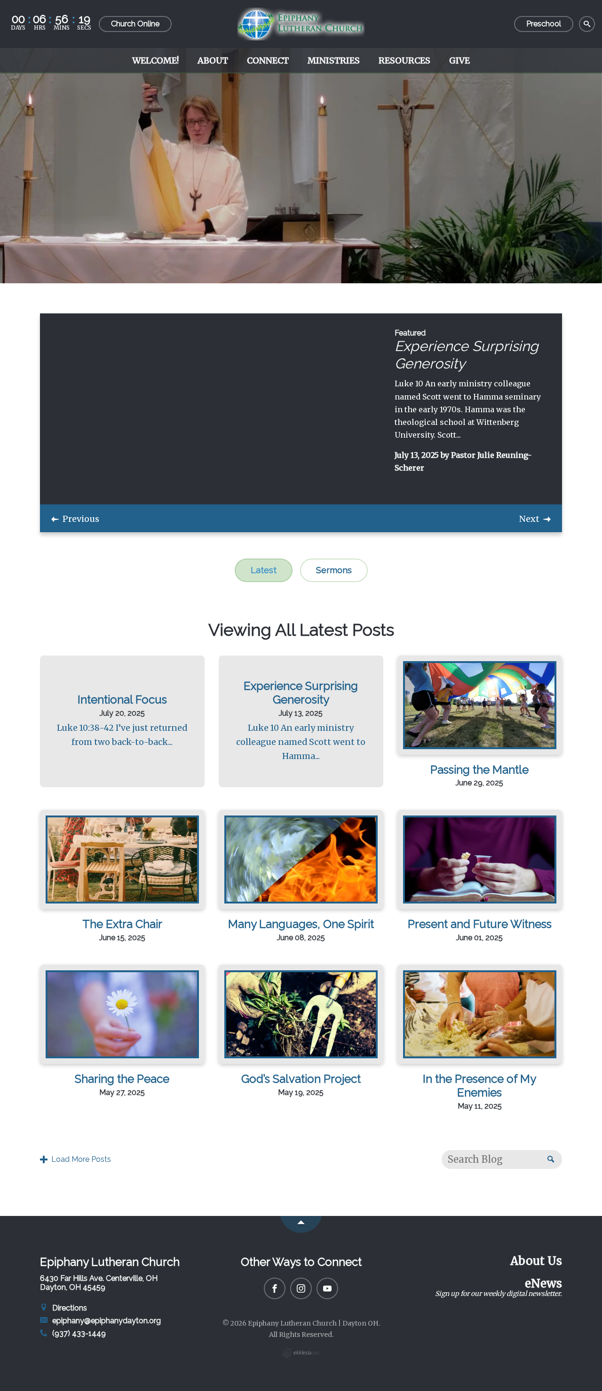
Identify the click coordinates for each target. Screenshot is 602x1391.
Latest (264, 570)
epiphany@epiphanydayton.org (105, 1320)
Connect (268, 60)
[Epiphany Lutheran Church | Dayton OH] (301, 24)
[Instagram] (301, 1288)
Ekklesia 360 (301, 1353)
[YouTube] (327, 1288)
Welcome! (155, 60)
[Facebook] (274, 1288)
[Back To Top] (301, 1224)
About (213, 60)
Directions (68, 1307)
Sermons (334, 570)
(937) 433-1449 (78, 1333)
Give (459, 60)
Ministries (334, 60)
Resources (404, 60)
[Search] (587, 24)
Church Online (135, 23)
